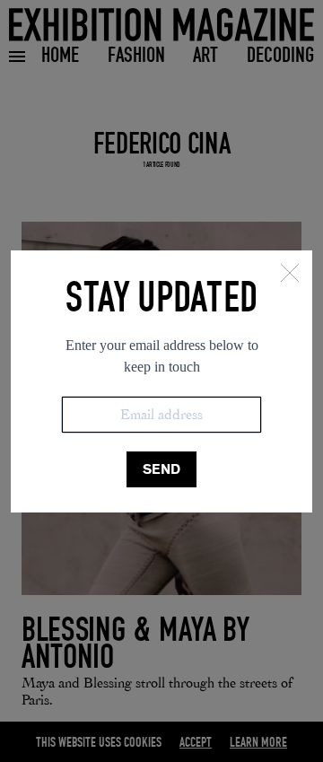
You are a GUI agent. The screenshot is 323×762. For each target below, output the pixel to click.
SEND (161, 468)
